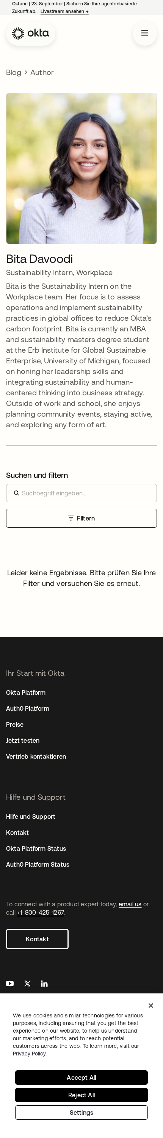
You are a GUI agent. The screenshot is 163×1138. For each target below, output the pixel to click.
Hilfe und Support (30, 816)
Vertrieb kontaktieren (36, 756)
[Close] (151, 1005)
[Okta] (30, 33)
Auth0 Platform (27, 708)
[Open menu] (145, 33)
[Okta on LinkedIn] (44, 984)
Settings (82, 1112)
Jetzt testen (22, 740)
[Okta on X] (27, 984)
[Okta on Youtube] (10, 984)
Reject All (81, 1095)
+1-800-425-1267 (40, 912)
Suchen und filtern (37, 475)
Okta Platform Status (36, 848)
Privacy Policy (29, 1053)
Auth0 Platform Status (37, 864)
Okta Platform (26, 692)
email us (130, 904)
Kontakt (37, 939)
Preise (15, 724)
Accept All (81, 1077)
